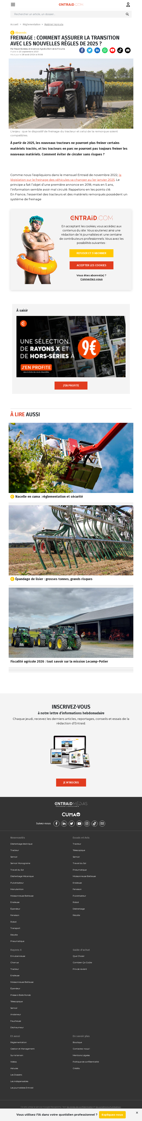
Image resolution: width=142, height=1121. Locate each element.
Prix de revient (80, 969)
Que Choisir (79, 956)
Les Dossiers (16, 1074)
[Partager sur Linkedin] (97, 50)
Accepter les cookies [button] (91, 265)
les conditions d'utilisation (108, 1107)
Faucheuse (15, 1021)
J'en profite (71, 385)
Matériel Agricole (53, 24)
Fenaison (14, 915)
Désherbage (79, 908)
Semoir (13, 856)
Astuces (14, 1068)
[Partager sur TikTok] (120, 50)
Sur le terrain (16, 1055)
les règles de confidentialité (80, 1107)
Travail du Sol (17, 869)
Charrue (14, 962)
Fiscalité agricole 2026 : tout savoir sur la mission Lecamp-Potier (59, 661)
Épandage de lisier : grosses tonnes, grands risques (53, 579)
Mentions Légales (81, 1055)
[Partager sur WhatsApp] (105, 50)
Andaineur (15, 1014)
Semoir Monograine (20, 863)
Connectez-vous (91, 279)
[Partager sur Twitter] (89, 50)
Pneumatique (17, 941)
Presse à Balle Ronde (20, 995)
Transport (15, 928)
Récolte (14, 934)
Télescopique (79, 850)
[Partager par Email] (128, 50)
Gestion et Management (22, 1048)
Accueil (14, 24)
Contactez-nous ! (81, 1048)
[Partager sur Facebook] (82, 50)
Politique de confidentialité (86, 1061)
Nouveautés (17, 837)
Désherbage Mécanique (22, 876)
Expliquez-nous (112, 1114)
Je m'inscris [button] (71, 782)
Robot (13, 921)
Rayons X (15, 949)
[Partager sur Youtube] (112, 50)
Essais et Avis (81, 837)
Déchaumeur (17, 1027)
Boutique (77, 1042)
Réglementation (31, 24)
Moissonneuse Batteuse (21, 895)
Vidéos (13, 1061)
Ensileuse (14, 902)
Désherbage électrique (21, 843)
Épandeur (15, 908)
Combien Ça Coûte (82, 962)
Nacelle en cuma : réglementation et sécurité (49, 496)
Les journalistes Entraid (21, 1087)
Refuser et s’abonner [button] (91, 253)
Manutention (17, 889)
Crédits (76, 1068)
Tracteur (14, 850)
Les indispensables (19, 1081)
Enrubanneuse (17, 956)
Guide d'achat (81, 949)
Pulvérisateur (17, 882)
